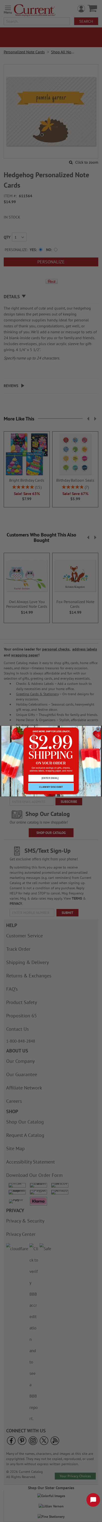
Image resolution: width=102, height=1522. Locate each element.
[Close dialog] (98, 729)
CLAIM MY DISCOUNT (51, 787)
